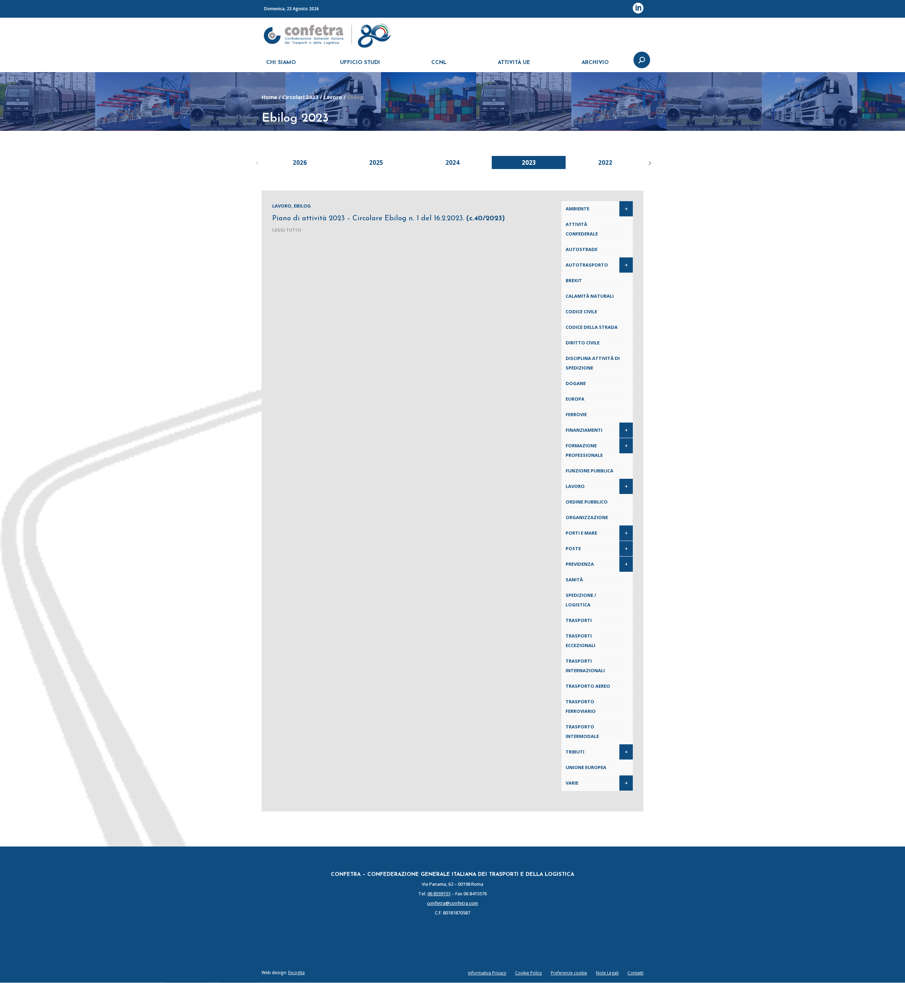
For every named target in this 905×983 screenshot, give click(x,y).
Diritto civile (583, 342)
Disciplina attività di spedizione (593, 363)
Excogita (296, 973)
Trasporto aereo (588, 686)
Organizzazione (587, 517)
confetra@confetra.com (452, 903)
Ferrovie (576, 414)
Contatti (635, 973)
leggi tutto (286, 230)
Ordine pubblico (587, 502)
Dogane (576, 383)
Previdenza (580, 564)
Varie (572, 783)
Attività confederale (582, 229)
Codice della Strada (592, 327)
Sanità (574, 579)
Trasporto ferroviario (581, 706)
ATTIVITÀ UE (514, 62)
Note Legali (607, 973)
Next (648, 162)
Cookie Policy (528, 973)
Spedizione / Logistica (581, 600)
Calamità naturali (590, 296)
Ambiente (577, 208)
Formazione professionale (584, 450)
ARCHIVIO (595, 62)
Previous (256, 162)
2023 (529, 162)
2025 (376, 162)
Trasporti (579, 620)
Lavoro (332, 96)
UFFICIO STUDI (360, 62)
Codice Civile (581, 311)
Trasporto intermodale (582, 731)
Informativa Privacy (487, 973)
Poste (573, 548)
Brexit (574, 280)
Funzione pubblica (589, 470)
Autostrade (581, 249)
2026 (300, 162)
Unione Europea (586, 767)
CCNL (438, 62)
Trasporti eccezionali (580, 640)
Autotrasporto (587, 265)
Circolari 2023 (300, 96)
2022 (605, 162)
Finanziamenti (584, 430)
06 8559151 (439, 893)
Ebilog (302, 206)
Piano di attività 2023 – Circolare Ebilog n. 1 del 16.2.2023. (388, 218)
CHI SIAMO (281, 62)
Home (269, 96)
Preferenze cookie (569, 973)
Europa (575, 399)
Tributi (575, 752)
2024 (452, 162)
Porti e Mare (581, 533)
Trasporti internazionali (585, 666)
